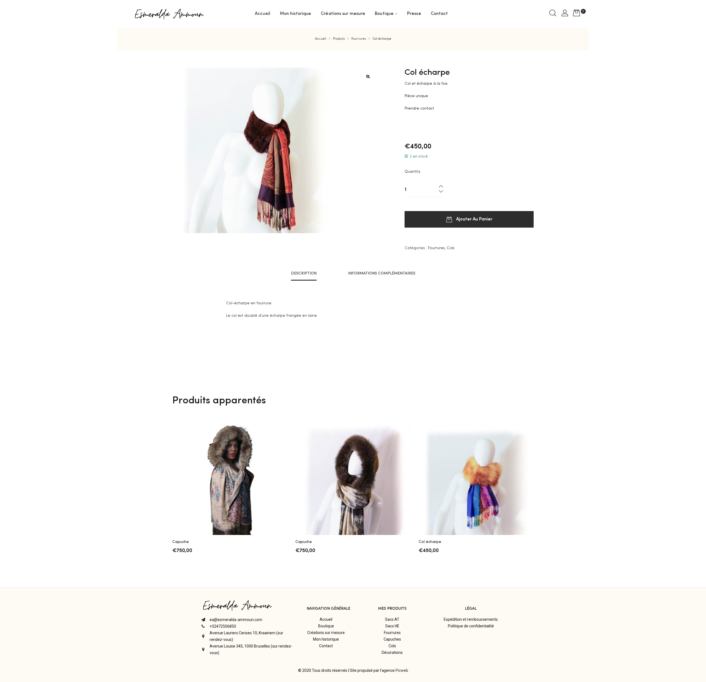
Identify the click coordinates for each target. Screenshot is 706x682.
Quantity (412, 172)
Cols (450, 248)
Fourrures (436, 248)
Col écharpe (430, 542)
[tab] (304, 273)
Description (304, 273)
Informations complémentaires (381, 273)
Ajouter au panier (474, 218)
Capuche (180, 542)
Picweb (401, 670)
